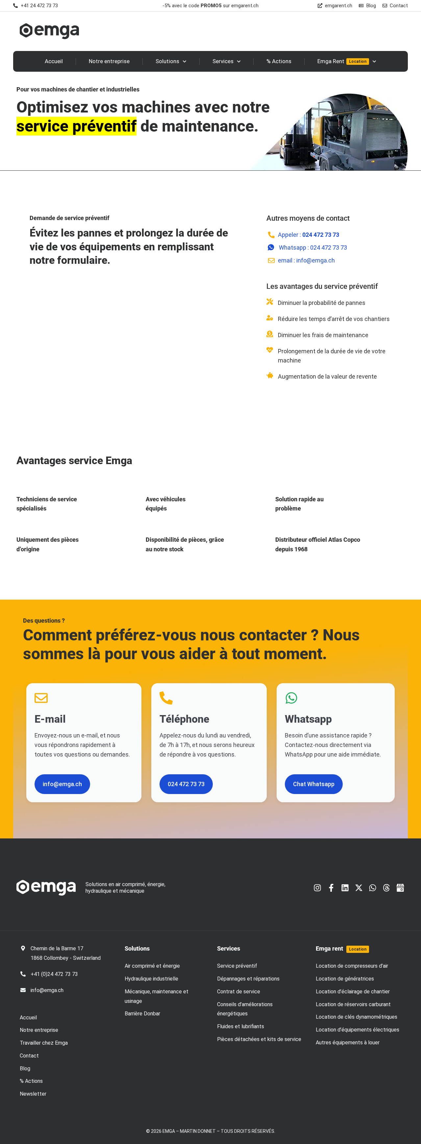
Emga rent (341, 948)
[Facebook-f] (331, 888)
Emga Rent (341, 61)
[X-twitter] (359, 888)
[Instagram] (317, 888)
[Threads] (386, 888)
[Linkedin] (345, 888)
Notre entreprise (109, 61)
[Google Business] (400, 888)
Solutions (167, 61)
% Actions (278, 61)
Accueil (54, 61)
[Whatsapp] (373, 888)
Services (223, 61)
